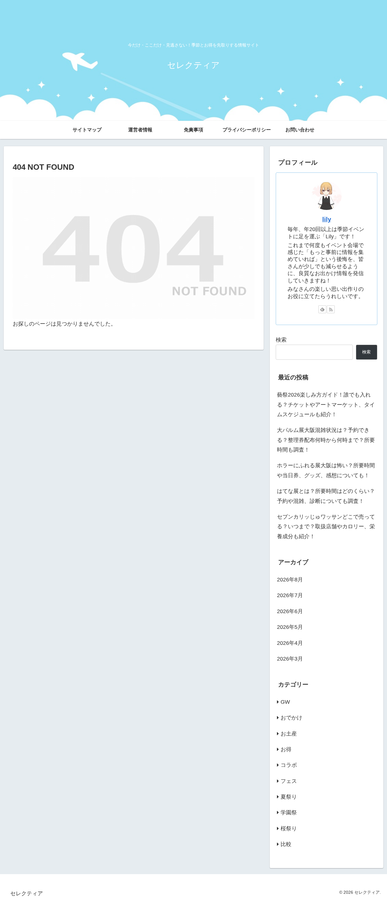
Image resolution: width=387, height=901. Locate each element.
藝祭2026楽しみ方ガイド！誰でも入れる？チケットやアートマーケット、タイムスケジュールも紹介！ (326, 404)
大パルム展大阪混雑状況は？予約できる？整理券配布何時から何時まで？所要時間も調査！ (326, 440)
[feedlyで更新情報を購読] (322, 309)
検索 (281, 340)
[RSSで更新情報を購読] (331, 309)
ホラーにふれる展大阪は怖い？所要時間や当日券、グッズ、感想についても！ (326, 470)
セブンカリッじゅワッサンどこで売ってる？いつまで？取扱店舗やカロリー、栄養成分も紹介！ (326, 526)
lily (326, 219)
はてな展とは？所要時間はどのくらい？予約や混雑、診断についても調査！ (326, 496)
